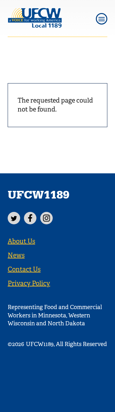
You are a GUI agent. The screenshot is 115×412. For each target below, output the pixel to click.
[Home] (46, 18)
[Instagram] (46, 218)
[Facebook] (30, 218)
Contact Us (24, 269)
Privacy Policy (29, 283)
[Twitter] (14, 218)
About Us (21, 241)
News (16, 255)
